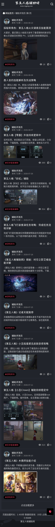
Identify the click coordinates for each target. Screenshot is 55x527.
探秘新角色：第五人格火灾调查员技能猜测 (27, 28)
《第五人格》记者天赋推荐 (19, 312)
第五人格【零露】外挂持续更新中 (22, 135)
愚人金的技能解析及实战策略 (20, 80)
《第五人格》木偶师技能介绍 (20, 461)
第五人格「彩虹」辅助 (16, 178)
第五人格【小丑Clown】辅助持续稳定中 (26, 390)
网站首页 (9, 13)
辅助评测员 (17, 20)
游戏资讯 (11, 65)
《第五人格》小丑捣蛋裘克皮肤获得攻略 (26, 343)
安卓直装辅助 (12, 163)
